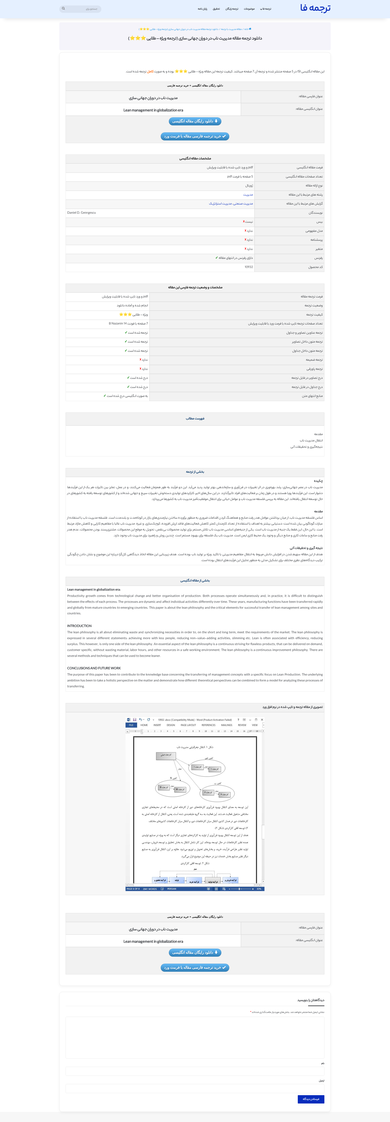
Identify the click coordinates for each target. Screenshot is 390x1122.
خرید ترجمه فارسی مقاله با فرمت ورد (192, 136)
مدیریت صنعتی (243, 204)
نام (322, 1064)
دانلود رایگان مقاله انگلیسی (192, 121)
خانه (246, 29)
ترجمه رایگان (231, 9)
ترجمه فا (267, 9)
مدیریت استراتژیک (220, 204)
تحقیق (216, 9)
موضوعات (249, 9)
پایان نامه (202, 9)
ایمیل (321, 1081)
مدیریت (248, 195)
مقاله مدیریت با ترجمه (231, 29)
